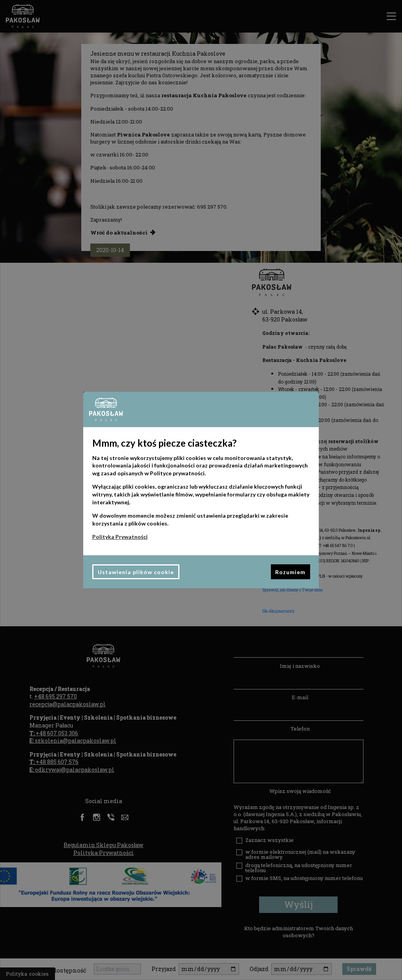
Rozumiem (290, 572)
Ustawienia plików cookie (136, 572)
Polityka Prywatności (120, 536)
